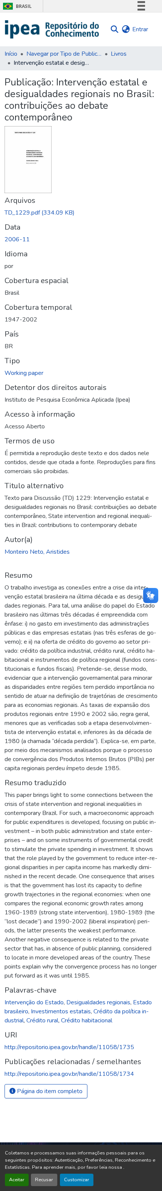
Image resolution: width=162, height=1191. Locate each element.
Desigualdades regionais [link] (98, 1002)
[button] (52, 29)
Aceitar (16, 1179)
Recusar (44, 1179)
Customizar (76, 1179)
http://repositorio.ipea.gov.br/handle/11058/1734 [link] (69, 1074)
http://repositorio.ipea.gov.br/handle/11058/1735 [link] (69, 1047)
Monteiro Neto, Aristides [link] (37, 552)
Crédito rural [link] (42, 1020)
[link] (81, 212)
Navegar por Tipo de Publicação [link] (64, 54)
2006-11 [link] (17, 239)
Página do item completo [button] (49, 1091)
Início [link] (11, 54)
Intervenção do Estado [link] (34, 1002)
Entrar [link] (140, 29)
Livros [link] (119, 54)
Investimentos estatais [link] (61, 1011)
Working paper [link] (24, 373)
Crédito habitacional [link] (86, 1020)
